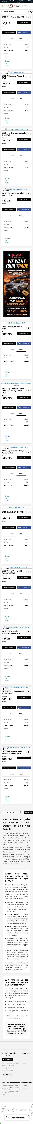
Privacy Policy (9, 1110)
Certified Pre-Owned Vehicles (5, 1094)
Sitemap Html (22, 1110)
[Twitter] (10, 1074)
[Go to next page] (17, 812)
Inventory (5, 1082)
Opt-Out (30, 1110)
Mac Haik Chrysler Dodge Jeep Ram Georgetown (4, 1110)
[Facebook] (3, 1074)
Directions (26, 1088)
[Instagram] (7, 1074)
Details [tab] (12, 38)
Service (12, 1082)
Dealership (27, 1082)
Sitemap (17, 1109)
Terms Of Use (13, 1110)
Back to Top (28, 812)
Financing (19, 1082)
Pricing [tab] (21, 38)
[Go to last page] (20, 812)
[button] (28, 17)
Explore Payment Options (9, 32)
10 (14, 812)
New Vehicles (5, 1085)
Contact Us (8, 1059)
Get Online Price (24, 22)
